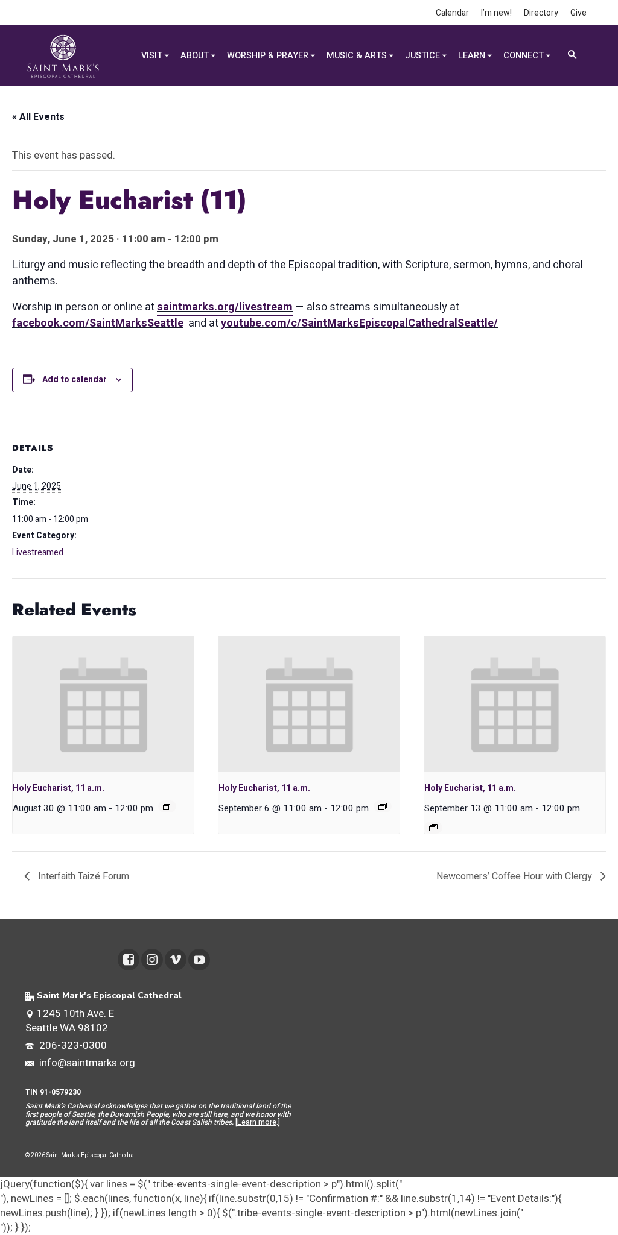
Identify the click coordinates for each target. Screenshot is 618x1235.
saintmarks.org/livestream (225, 307)
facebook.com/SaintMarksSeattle (97, 323)
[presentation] (103, 704)
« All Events (38, 117)
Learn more (256, 1122)
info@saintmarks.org (86, 1062)
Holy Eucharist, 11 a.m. (58, 788)
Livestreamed (37, 552)
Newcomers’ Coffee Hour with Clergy (515, 876)
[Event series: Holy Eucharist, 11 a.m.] (167, 806)
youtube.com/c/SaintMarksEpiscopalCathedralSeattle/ (359, 323)
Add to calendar (74, 379)
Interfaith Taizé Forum (82, 876)
